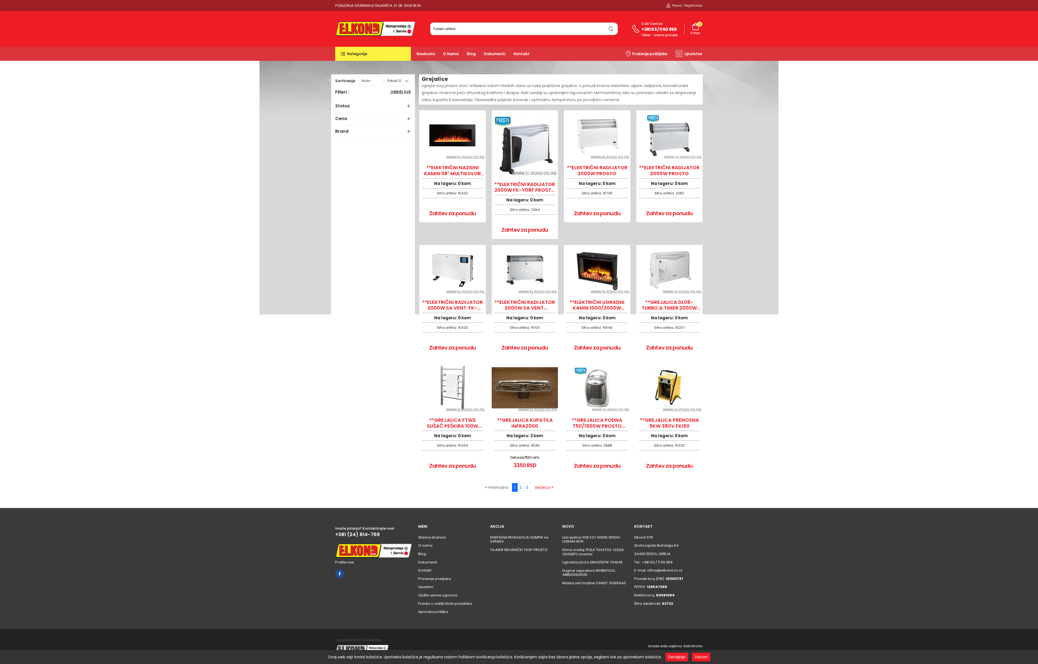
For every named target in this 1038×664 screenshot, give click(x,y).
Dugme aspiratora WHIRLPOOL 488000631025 (588, 572)
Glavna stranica (432, 537)
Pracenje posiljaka (434, 578)
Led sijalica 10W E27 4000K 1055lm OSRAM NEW (591, 539)
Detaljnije (677, 657)
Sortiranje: (345, 81)
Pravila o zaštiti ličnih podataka (445, 603)
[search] (611, 28)
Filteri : (341, 92)
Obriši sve (400, 92)
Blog (471, 54)
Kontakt (522, 54)
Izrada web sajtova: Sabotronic (675, 646)
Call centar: (652, 23)
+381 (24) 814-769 (357, 534)
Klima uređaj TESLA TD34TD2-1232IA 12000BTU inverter (593, 552)
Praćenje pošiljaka (649, 54)
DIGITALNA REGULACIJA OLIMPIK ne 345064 (519, 539)
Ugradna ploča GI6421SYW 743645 (592, 562)
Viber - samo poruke (659, 35)
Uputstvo (693, 54)
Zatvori (701, 657)
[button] (373, 54)
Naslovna (426, 54)
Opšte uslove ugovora (437, 595)
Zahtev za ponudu (452, 213)
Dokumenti (494, 54)
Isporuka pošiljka (433, 611)
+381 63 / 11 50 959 (659, 29)
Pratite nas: (345, 562)
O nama (451, 54)
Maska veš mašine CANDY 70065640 (594, 583)
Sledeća (542, 487)
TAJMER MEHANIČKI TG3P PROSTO (519, 549)
